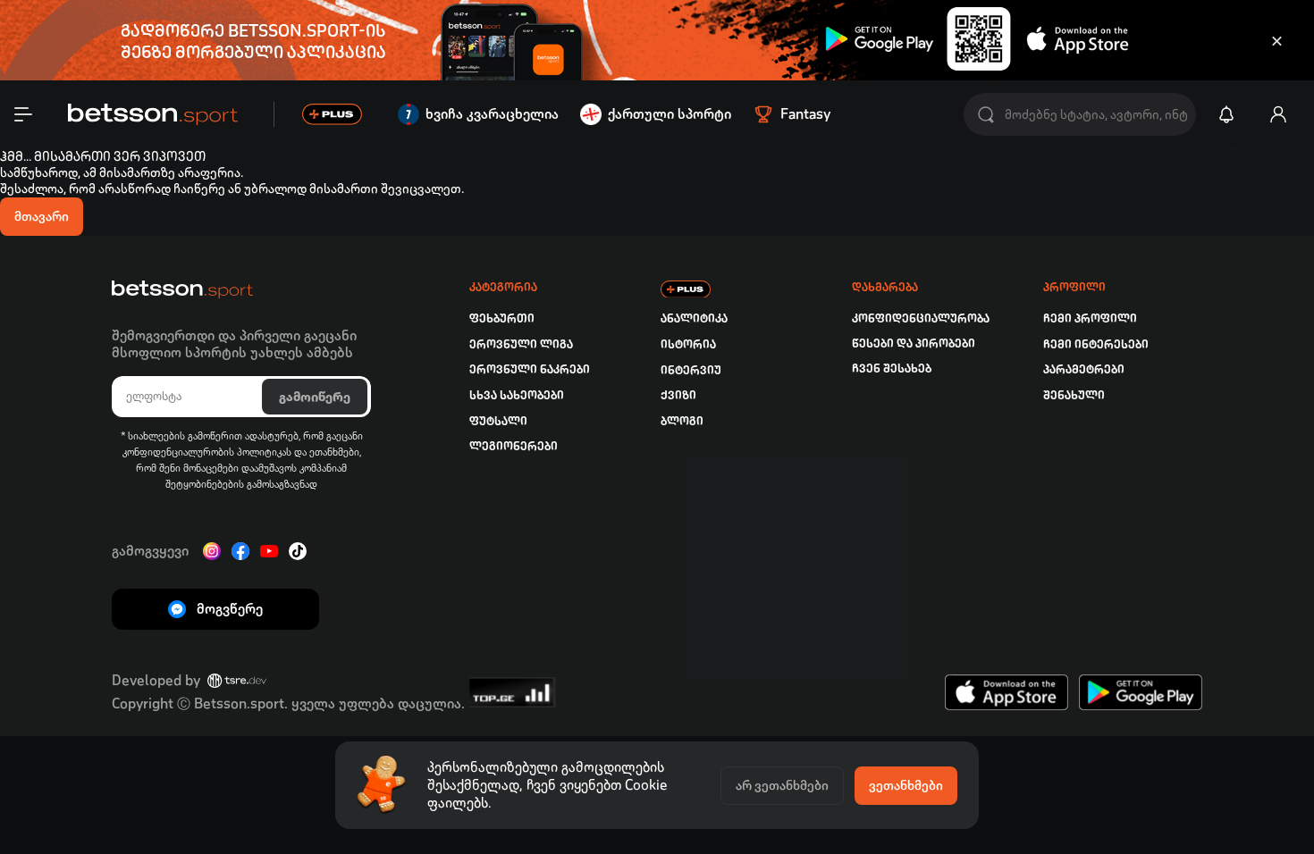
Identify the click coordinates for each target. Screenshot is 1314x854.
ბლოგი (682, 421)
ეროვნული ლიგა (521, 344)
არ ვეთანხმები (782, 785)
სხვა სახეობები (516, 395)
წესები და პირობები (913, 343)
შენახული (1074, 395)
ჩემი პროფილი (1090, 318)
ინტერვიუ (691, 370)
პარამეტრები (1083, 369)
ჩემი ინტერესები (1096, 344)
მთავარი (41, 216)
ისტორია (688, 344)
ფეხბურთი (502, 318)
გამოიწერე (314, 397)
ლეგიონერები (513, 446)
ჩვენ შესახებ (891, 368)
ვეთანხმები (906, 785)
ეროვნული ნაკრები (529, 369)
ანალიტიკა (694, 318)
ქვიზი (678, 395)
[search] (986, 114)
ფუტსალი (498, 421)
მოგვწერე (230, 608)
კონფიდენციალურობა (921, 318)
